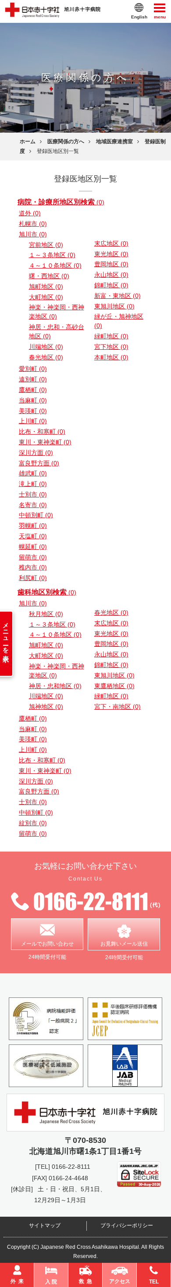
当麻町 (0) (33, 400)
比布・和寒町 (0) (42, 431)
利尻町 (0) (33, 577)
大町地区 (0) (46, 297)
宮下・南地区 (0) (117, 706)
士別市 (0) (33, 494)
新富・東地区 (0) (117, 295)
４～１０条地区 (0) (55, 265)
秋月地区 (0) (46, 613)
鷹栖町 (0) (33, 389)
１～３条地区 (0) (52, 254)
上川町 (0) (33, 420)
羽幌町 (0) (33, 525)
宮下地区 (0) (111, 346)
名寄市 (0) (33, 504)
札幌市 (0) (33, 223)
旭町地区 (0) (46, 286)
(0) (61, 202)
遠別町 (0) (33, 379)
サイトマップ (45, 1225)
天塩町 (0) (33, 536)
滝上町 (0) (33, 483)
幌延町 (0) (33, 546)
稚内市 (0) (33, 567)
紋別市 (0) (33, 823)
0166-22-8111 (71, 1166)
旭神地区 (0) (46, 706)
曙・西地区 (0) (49, 275)
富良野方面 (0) (39, 463)
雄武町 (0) (33, 473)
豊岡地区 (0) (111, 264)
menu (160, 16)
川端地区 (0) (46, 346)
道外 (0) (30, 213)
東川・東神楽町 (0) (45, 442)
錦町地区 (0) (111, 285)
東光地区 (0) (111, 253)
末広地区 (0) (111, 243)
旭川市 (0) (33, 234)
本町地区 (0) (111, 357)
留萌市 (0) (33, 557)
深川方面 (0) (36, 452)
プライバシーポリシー (126, 1225)
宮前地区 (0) (46, 244)
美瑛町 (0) (33, 410)
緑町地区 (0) (111, 336)
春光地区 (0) (46, 357)
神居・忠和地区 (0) (55, 685)
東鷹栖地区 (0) (114, 685)
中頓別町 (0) (36, 514)
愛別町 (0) (33, 368)
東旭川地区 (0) (114, 306)
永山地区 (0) (111, 274)
